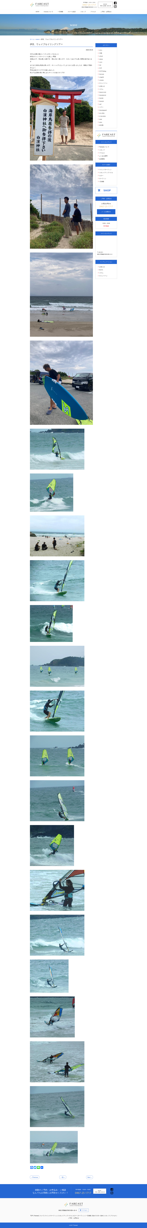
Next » (89, 1177)
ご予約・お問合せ (106, 11)
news (100, 50)
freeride (101, 98)
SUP (100, 68)
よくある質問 (103, 156)
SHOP (37, 11)
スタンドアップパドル (106, 172)
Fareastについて (48, 11)
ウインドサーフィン (105, 169)
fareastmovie (102, 95)
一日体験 (60, 11)
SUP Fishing (102, 71)
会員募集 (102, 159)
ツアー (101, 107)
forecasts (101, 74)
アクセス (93, 11)
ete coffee (101, 113)
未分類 (101, 125)
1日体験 (101, 181)
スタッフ (83, 11)
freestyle (101, 101)
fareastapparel (103, 110)
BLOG (101, 270)
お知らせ (102, 86)
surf (100, 104)
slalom (101, 59)
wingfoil (101, 77)
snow (100, 122)
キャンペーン (103, 83)
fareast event (102, 92)
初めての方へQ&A (97, 1216)
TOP (31, 1216)
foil (100, 65)
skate (100, 119)
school (101, 56)
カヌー (101, 175)
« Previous (34, 1177)
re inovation (102, 116)
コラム (101, 89)
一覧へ (63, 1177)
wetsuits (101, 80)
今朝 (100, 53)
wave (100, 62)
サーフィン (102, 178)
